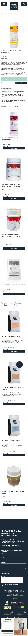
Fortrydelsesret (22, 597)
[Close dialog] (26, 618)
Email (2, 557)
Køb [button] (22, 82)
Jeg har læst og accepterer (11, 585)
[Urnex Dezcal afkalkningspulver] (14, 270)
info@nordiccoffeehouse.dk (16, 593)
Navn (2, 553)
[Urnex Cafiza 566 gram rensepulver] (14, 123)
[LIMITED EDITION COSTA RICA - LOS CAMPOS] (14, 373)
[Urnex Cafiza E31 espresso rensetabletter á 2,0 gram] (14, 169)
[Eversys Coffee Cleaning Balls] (14, 476)
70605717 (21, 591)
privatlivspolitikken (9, 586)
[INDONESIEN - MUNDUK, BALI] (14, 321)
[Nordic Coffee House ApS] (14, 6)
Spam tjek (3, 576)
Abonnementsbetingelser (10, 597)
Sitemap (9, 595)
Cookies (15, 598)
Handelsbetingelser (17, 595)
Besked (3, 562)
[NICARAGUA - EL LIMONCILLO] (14, 425)
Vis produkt (14, 148)
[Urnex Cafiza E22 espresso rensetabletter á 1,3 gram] (14, 220)
